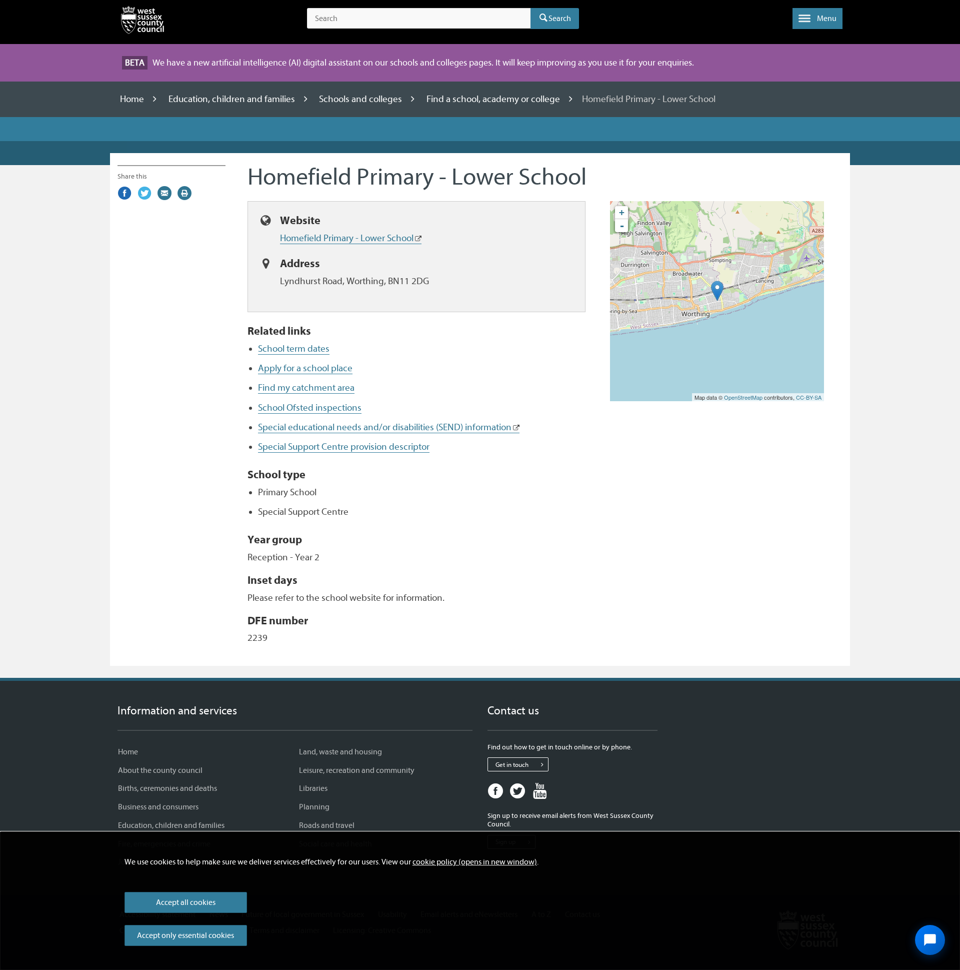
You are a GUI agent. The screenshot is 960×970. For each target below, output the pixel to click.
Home (133, 99)
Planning (314, 806)
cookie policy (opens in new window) (474, 861)
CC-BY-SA (809, 397)
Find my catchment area (306, 387)
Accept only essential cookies (185, 935)
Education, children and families (232, 99)
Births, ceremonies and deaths (167, 788)
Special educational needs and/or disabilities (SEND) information (385, 427)
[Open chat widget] (930, 940)
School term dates (294, 348)
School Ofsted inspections (310, 407)
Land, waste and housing (340, 751)
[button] (817, 18)
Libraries (313, 788)
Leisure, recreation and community (356, 770)
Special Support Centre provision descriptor (344, 446)
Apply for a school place (305, 368)
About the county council (160, 770)
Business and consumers (158, 806)
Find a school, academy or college (494, 99)
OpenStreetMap (743, 397)
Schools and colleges (361, 99)
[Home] (143, 22)
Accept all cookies (186, 902)
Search (559, 18)
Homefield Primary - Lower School (347, 238)
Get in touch (512, 764)
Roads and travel (326, 825)
